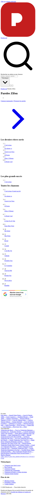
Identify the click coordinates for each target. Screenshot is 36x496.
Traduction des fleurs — (10, 430)
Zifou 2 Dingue (8, 158)
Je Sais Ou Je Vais (9, 221)
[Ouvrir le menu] (12, 86)
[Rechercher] (10, 86)
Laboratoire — (18, 418)
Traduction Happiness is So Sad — (17, 450)
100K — (5, 417)
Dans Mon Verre (9, 226)
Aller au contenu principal (8, 1)
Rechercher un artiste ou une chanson (12, 74)
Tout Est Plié (8, 270)
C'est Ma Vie (8, 251)
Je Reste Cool (8, 161)
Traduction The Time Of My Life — (16, 443)
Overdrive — (8, 423)
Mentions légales (9, 481)
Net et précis (8, 280)
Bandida (6, 285)
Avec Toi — (21, 427)
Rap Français (8, 467)
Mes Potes (7, 236)
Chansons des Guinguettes (12, 470)
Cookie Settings (9, 484)
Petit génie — (7, 415)
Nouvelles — (14, 425)
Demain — (11, 427)
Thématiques (5, 78)
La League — (21, 423)
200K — (6, 418)
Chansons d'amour (9, 469)
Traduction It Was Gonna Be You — (17, 447)
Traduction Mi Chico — (10, 438)
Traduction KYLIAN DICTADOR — (15, 437)
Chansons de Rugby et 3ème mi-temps (15, 472)
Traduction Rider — (8, 451)
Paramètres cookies (10, 482)
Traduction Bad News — (12, 446)
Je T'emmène (8, 265)
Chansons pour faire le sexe (12, 465)
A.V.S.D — (13, 420)
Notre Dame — (23, 415)
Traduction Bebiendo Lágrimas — (17, 442)
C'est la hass (8, 145)
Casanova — (16, 417)
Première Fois (8, 260)
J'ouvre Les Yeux (9, 152)
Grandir (6, 246)
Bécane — (28, 417)
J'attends (6, 256)
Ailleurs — (11, 422)
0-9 (3, 458)
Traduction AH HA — (19, 432)
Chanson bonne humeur (11, 473)
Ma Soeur (7, 231)
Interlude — (25, 422)
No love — (25, 425)
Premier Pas (7, 275)
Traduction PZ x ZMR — (21, 435)
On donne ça (8, 148)
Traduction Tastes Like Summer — (18, 432)
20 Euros (7, 155)
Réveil (6, 241)
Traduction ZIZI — (25, 448)
